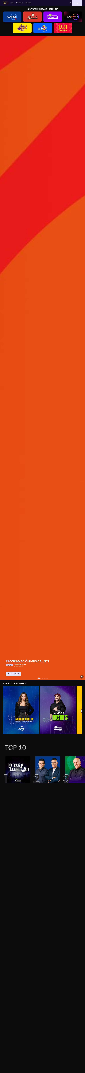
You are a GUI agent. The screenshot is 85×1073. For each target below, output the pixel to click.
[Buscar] (70, 3)
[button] (2, 358)
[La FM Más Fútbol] (47, 769)
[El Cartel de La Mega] (17, 769)
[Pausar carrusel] (82, 677)
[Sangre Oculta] (21, 710)
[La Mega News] (58, 710)
